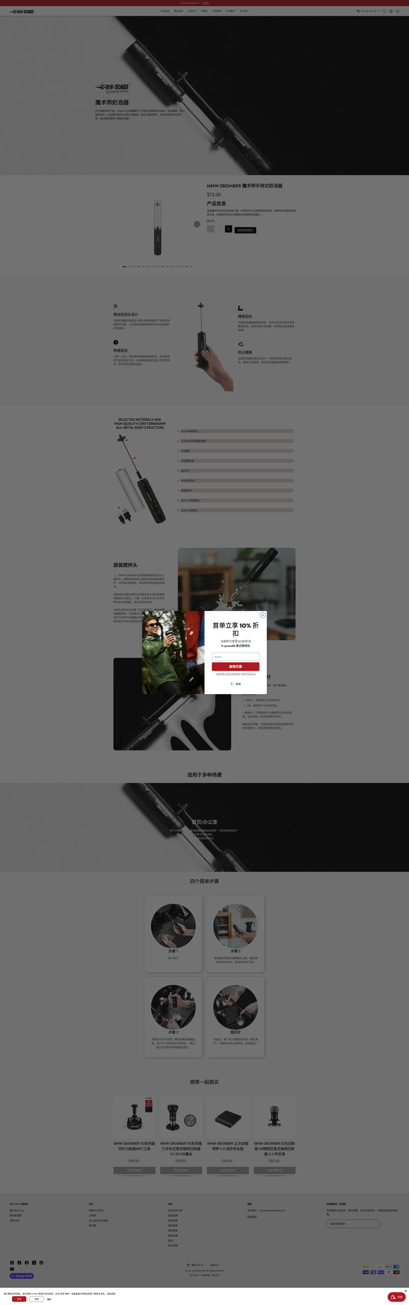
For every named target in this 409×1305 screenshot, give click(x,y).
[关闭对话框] (263, 615)
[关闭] (405, 1291)
